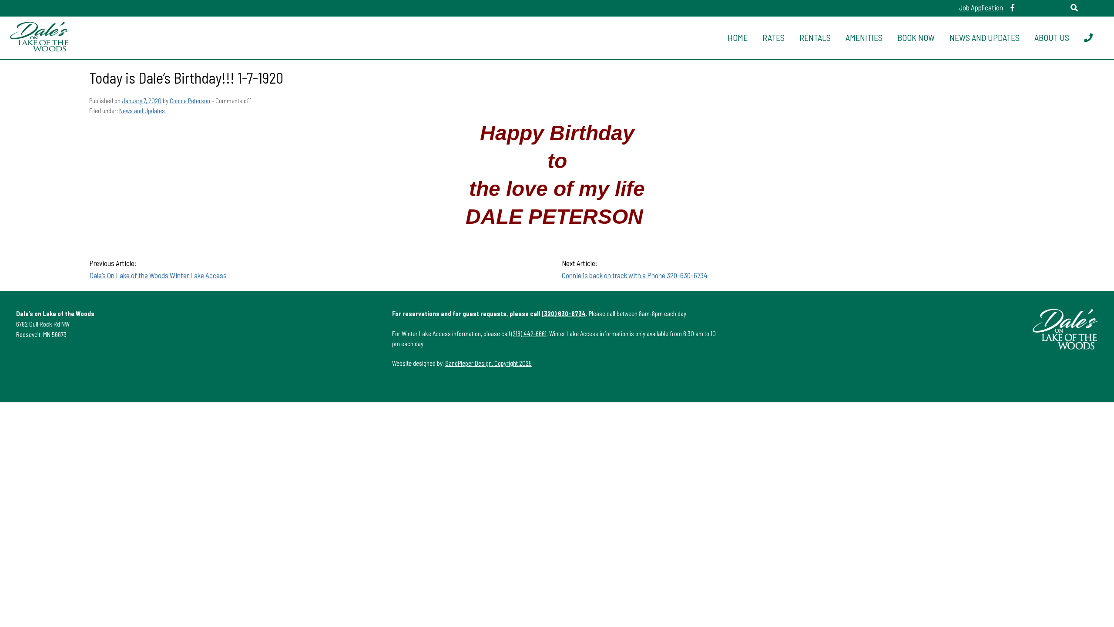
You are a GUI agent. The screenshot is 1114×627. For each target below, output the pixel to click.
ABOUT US (1051, 37)
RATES (773, 37)
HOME (738, 37)
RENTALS (815, 37)
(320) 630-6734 (564, 313)
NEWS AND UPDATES (985, 37)
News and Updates (142, 111)
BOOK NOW (916, 37)
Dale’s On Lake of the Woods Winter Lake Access (158, 275)
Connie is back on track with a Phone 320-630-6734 (635, 275)
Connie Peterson (190, 100)
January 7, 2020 (141, 100)
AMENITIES (864, 37)
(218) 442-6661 (529, 333)
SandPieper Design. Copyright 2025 (488, 363)
